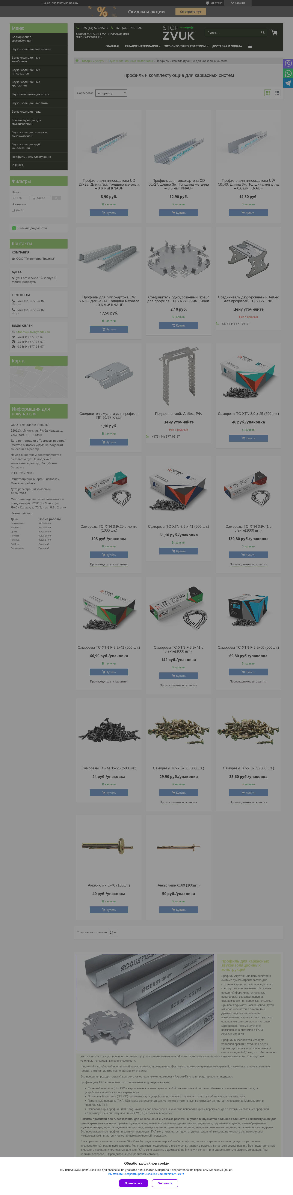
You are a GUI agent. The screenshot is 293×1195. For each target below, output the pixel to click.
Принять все (133, 1183)
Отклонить (165, 1183)
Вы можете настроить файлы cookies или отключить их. (145, 1174)
